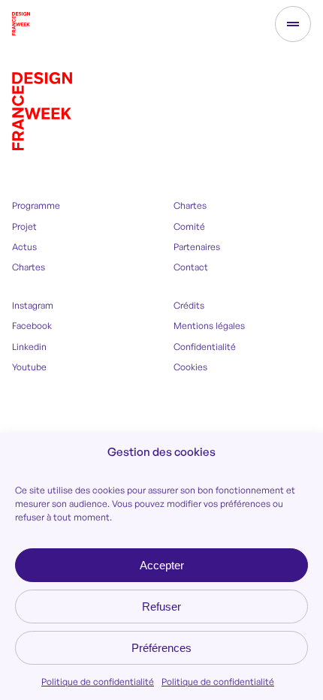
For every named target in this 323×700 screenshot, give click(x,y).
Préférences (161, 647)
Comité (189, 226)
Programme (36, 205)
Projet (24, 226)
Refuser (161, 606)
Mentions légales (209, 325)
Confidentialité (205, 346)
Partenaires (197, 246)
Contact (191, 267)
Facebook (32, 325)
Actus (24, 246)
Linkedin (29, 346)
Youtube (29, 367)
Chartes (28, 267)
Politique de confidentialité (97, 681)
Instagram (32, 305)
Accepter (162, 565)
